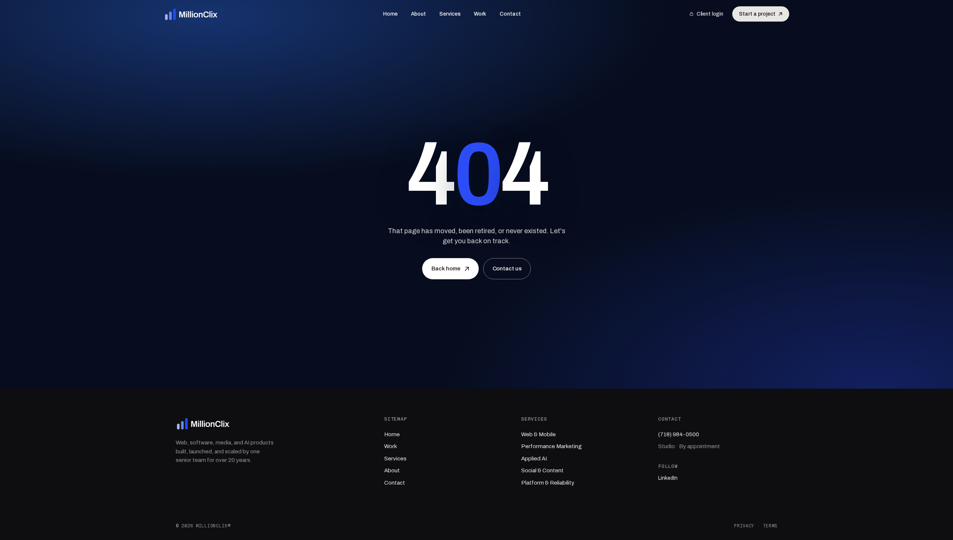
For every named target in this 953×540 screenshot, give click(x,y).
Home (390, 14)
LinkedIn (668, 478)
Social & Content (542, 470)
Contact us (507, 268)
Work (480, 14)
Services (449, 14)
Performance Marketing (551, 446)
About (418, 14)
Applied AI (534, 459)
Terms (770, 526)
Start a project (757, 14)
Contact (510, 14)
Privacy (744, 526)
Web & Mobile (538, 434)
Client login (710, 14)
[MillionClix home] (192, 14)
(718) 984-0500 (678, 434)
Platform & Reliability (547, 483)
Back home (445, 268)
